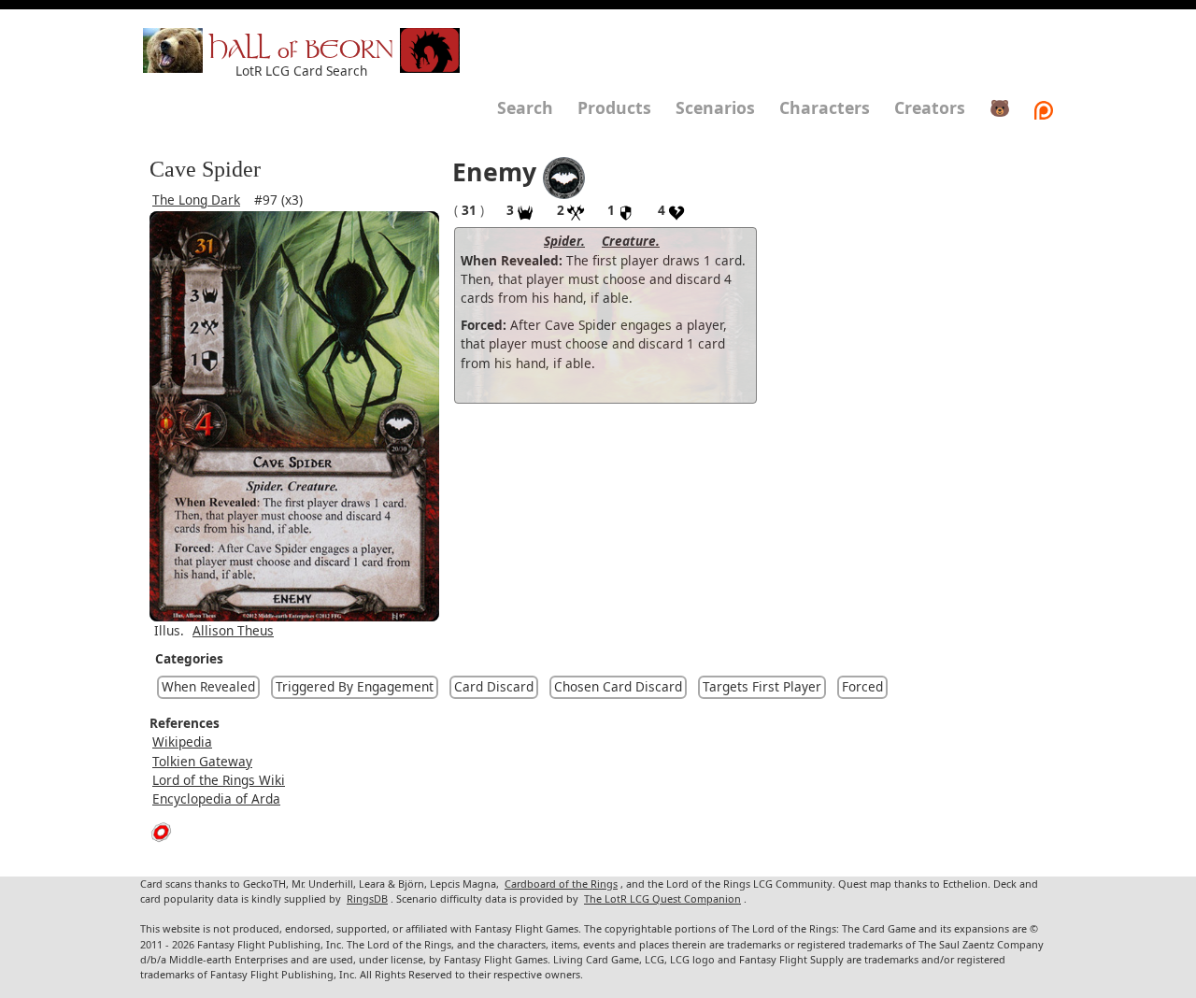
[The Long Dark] (564, 176)
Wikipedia (182, 741)
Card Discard (494, 686)
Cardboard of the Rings (561, 884)
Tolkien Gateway (202, 761)
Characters (824, 107)
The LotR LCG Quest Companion (662, 898)
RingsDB (367, 898)
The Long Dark (196, 199)
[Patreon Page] (1044, 107)
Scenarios (715, 107)
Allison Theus (233, 630)
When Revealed (208, 686)
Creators (929, 107)
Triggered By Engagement (355, 686)
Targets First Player (762, 686)
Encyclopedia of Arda (216, 798)
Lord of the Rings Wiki (218, 780)
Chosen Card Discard (618, 686)
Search (525, 107)
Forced (862, 686)
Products (614, 107)
